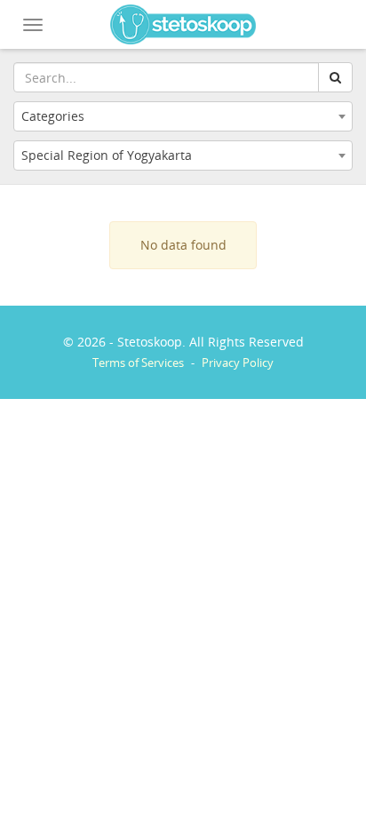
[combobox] (183, 116)
